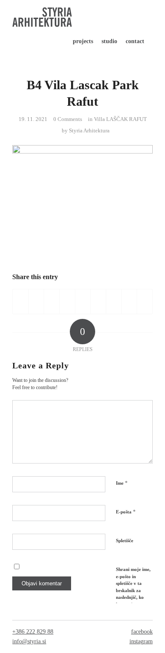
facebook (142, 631)
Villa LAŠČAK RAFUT (120, 119)
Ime (122, 483)
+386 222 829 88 (32, 631)
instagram (141, 641)
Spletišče (124, 540)
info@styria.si (29, 641)
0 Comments (67, 119)
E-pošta (126, 511)
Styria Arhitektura (89, 130)
